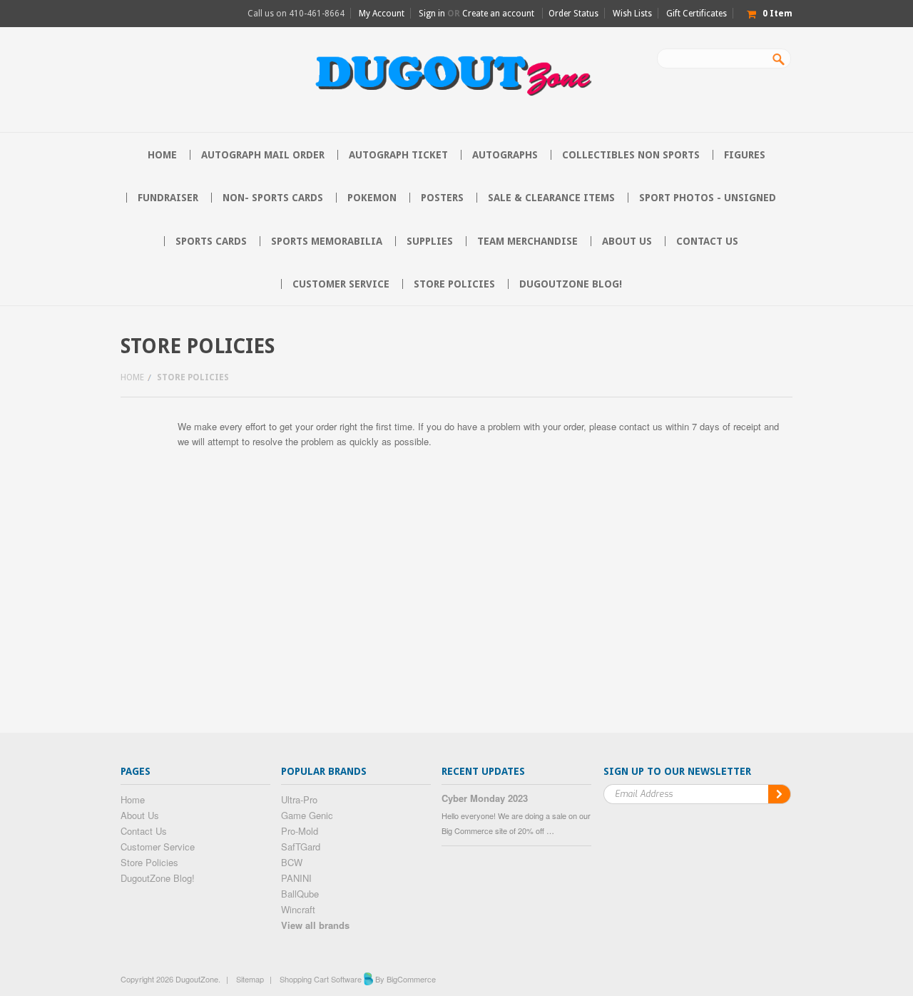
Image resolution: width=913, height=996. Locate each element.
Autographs (505, 155)
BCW (291, 862)
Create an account (498, 14)
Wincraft (298, 909)
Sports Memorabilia (326, 241)
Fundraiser (168, 198)
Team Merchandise (527, 241)
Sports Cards (211, 241)
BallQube (300, 893)
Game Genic (307, 815)
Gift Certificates (696, 14)
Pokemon (372, 198)
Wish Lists (632, 14)
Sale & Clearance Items (551, 198)
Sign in (432, 14)
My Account (381, 14)
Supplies (430, 241)
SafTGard (300, 846)
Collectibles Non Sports (631, 155)
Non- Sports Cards (273, 198)
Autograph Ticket (398, 155)
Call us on (296, 14)
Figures (744, 155)
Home (132, 377)
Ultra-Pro (299, 799)
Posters (442, 198)
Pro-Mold (299, 831)
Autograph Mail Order (263, 155)
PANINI (296, 878)
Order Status (573, 14)
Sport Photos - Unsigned (707, 198)
